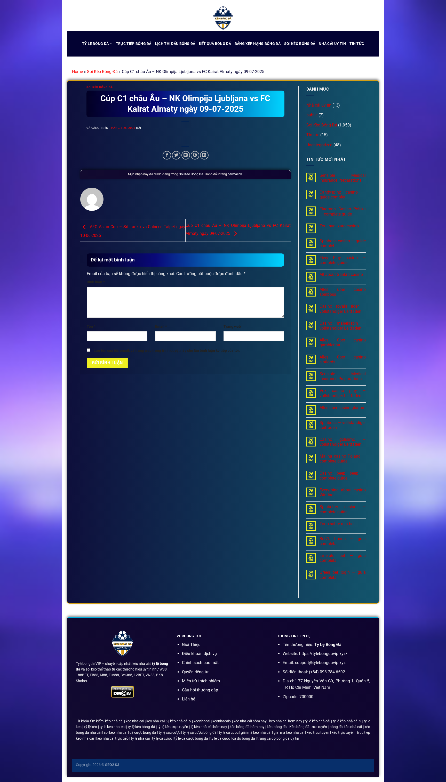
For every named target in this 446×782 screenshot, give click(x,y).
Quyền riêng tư (195, 671)
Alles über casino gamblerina (343, 342)
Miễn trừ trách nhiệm (201, 681)
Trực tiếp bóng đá (134, 44)
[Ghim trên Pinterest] (195, 155)
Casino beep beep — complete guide (343, 476)
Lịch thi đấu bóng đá (175, 44)
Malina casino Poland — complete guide (343, 459)
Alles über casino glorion (342, 407)
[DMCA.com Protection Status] (122, 691)
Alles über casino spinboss (343, 292)
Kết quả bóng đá (215, 44)
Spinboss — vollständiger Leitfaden (343, 425)
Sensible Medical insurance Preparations (343, 178)
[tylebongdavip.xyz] (223, 18)
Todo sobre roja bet (337, 523)
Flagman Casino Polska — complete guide (343, 211)
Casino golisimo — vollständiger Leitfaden (343, 442)
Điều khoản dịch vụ (199, 653)
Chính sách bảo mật (200, 662)
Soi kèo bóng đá (299, 44)
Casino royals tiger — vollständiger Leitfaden (343, 309)
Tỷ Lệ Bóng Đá (95, 44)
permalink (235, 174)
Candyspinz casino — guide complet (343, 195)
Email (161, 326)
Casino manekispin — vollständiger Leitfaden (343, 326)
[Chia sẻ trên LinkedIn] (204, 155)
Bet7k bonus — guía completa (343, 541)
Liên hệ (188, 699)
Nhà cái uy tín (332, 44)
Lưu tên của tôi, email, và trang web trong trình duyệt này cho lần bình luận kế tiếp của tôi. (167, 350)
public (311, 115)
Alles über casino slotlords (343, 359)
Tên (91, 326)
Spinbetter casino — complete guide (343, 509)
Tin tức (356, 44)
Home (77, 71)
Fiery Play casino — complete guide (343, 260)
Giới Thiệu (191, 644)
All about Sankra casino (341, 274)
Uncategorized (319, 144)
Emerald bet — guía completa (343, 558)
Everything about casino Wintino (343, 492)
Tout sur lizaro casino (339, 226)
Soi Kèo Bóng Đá (102, 71)
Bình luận (96, 282)
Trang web (232, 326)
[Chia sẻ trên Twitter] (176, 155)
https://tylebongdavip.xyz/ (323, 653)
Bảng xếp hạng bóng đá (258, 44)
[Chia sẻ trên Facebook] (167, 155)
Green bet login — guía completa (343, 575)
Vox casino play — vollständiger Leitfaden (343, 393)
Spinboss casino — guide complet (343, 243)
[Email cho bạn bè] (185, 155)
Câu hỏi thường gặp (200, 690)
